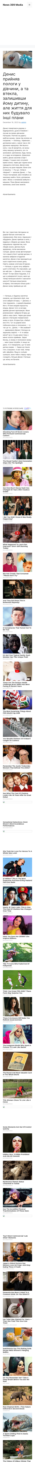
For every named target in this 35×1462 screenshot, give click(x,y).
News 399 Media (13, 4)
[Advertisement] (17, 28)
